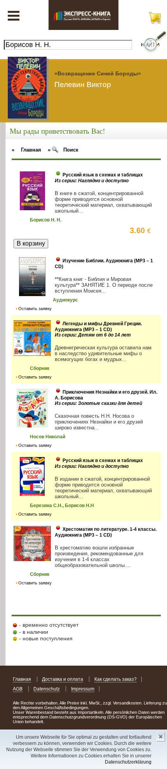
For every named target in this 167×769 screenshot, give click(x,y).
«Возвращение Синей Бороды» (97, 73)
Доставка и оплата (62, 679)
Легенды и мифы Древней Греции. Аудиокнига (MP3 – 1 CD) (98, 326)
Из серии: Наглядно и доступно (92, 180)
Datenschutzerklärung (128, 762)
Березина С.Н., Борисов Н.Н (62, 505)
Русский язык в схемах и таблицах (103, 175)
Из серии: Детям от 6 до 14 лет (93, 335)
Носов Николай (47, 436)
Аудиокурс (65, 300)
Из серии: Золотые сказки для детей (98, 403)
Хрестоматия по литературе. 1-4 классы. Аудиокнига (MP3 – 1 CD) (106, 532)
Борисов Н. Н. (45, 220)
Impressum (82, 689)
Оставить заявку (35, 308)
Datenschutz (46, 689)
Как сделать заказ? (115, 679)
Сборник (39, 368)
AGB (18, 689)
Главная (22, 679)
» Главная (26, 150)
